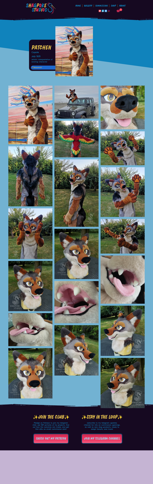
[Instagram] (109, 11)
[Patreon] (100, 11)
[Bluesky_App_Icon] (103, 11)
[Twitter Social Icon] (106, 11)
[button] (101, 5)
